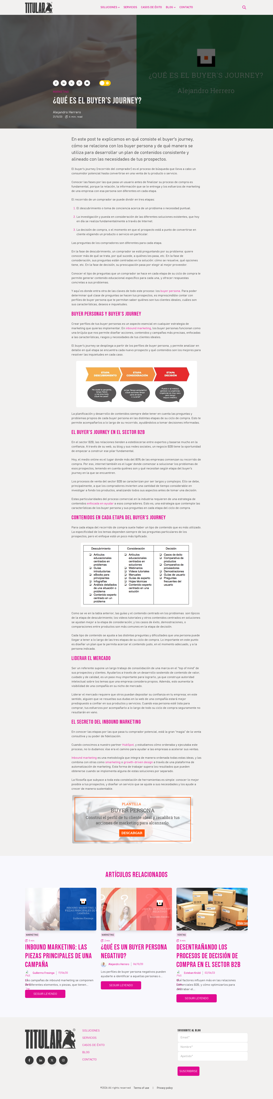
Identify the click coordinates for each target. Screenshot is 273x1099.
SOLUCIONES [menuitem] (108, 7)
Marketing (61, 91)
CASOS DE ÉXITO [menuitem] (151, 7)
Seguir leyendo (45, 993)
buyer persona (170, 290)
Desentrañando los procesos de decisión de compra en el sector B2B (208, 956)
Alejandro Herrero (67, 112)
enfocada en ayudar (100, 503)
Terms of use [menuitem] (141, 1087)
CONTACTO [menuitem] (186, 7)
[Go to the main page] (39, 7)
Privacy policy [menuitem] (165, 1087)
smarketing (113, 762)
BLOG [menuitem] (169, 7)
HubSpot (128, 744)
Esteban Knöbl (192, 972)
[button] (29, 1060)
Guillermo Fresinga (43, 972)
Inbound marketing (84, 757)
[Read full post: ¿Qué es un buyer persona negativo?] (136, 909)
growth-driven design (138, 762)
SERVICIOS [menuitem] (130, 7)
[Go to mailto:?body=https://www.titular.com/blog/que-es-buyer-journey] (87, 83)
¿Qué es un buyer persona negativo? (134, 951)
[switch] (105, 83)
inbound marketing (138, 328)
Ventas (181, 935)
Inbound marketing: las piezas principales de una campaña (58, 956)
